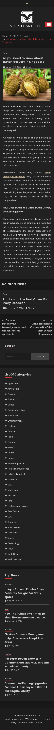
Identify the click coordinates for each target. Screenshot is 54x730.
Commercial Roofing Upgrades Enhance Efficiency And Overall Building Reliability (26, 687)
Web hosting (14, 559)
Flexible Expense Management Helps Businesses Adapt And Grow (26, 638)
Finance (11, 431)
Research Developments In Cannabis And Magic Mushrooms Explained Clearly (27, 662)
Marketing (12, 490)
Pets (9, 500)
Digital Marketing (16, 410)
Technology (13, 543)
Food (5, 53)
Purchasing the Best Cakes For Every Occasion (25, 301)
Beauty (11, 394)
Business (12, 399)
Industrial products (16, 474)
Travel (10, 548)
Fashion (11, 425)
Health (10, 452)
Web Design (13, 554)
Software (12, 532)
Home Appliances (16, 463)
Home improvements (18, 468)
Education (12, 415)
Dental (10, 404)
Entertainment (14, 420)
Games (11, 442)
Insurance (12, 479)
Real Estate (13, 511)
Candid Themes (34, 722)
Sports (10, 537)
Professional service (17, 505)
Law (9, 484)
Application (13, 383)
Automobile (13, 388)
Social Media (13, 527)
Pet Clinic (12, 495)
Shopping (12, 522)
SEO (9, 516)
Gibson (29, 67)
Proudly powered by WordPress (20, 719)
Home (10, 457)
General (11, 447)
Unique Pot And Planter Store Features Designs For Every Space (24, 593)
